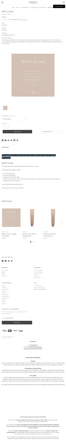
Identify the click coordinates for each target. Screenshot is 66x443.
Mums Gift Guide (38, 272)
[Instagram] (6, 261)
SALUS (3, 302)
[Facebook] (3, 140)
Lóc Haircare (5, 294)
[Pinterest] (17, 140)
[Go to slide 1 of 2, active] (30, 242)
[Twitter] (11, 140)
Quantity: (4, 123)
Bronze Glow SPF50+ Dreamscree (30, 235)
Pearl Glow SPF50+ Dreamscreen (49, 235)
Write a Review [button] (23, 19)
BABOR (4, 300)
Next (62, 222)
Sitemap (4, 275)
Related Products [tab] (7, 201)
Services (36, 275)
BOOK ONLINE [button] (59, 6)
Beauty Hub (37, 277)
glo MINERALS (5, 296)
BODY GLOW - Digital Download (9, 235)
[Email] (5, 140)
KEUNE (4, 285)
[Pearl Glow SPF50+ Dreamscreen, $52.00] (53, 218)
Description (5, 147)
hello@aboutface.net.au (34, 347)
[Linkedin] (14, 140)
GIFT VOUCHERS (38, 270)
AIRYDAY (4, 293)
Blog (3, 274)
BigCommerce (10, 336)
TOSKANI (4, 291)
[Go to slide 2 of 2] (33, 242)
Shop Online (37, 274)
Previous (2, 222)
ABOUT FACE (5, 289)
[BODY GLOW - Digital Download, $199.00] (11, 218)
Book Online (5, 270)
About (3, 272)
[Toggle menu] (2, 2)
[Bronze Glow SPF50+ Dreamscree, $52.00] (32, 218)
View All (4, 303)
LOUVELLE (4, 298)
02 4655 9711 (34, 345)
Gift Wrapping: (8, 116)
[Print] (8, 140)
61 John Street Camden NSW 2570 (33, 348)
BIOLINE (4, 287)
